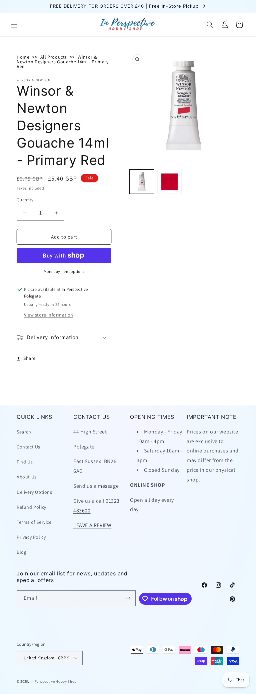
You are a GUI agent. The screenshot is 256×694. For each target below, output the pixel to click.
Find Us (25, 462)
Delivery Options (34, 492)
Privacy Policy (31, 537)
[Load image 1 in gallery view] (142, 182)
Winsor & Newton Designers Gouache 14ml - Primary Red (62, 61)
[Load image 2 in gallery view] (169, 182)
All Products (53, 57)
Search (24, 432)
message (108, 485)
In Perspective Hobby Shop (53, 681)
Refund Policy (31, 507)
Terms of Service (34, 522)
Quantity (25, 200)
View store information (48, 315)
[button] (14, 24)
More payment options (64, 271)
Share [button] (29, 358)
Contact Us (28, 447)
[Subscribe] (128, 598)
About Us (27, 477)
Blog (21, 552)
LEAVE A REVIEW (92, 525)
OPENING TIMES (152, 416)
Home (23, 57)
